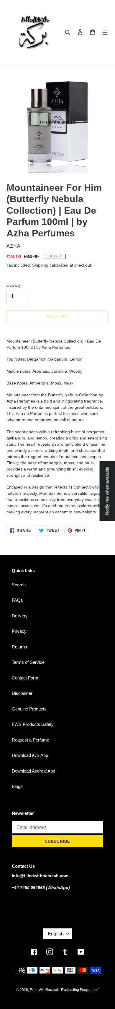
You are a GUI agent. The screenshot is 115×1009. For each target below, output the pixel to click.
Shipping (40, 265)
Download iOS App (30, 755)
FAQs (17, 600)
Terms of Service (28, 662)
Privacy (19, 631)
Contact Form (25, 677)
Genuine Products (29, 708)
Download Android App (33, 770)
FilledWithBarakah (44, 990)
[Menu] (105, 32)
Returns (19, 646)
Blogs (17, 786)
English (56, 933)
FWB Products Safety (33, 724)
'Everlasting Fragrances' (79, 990)
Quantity (13, 285)
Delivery (20, 615)
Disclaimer (22, 693)
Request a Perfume (30, 739)
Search (19, 584)
